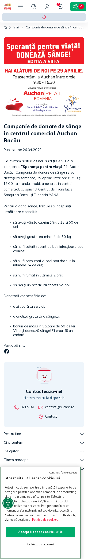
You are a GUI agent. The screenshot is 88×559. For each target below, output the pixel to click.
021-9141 (27, 407)
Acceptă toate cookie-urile (40, 532)
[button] (33, 6)
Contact (51, 417)
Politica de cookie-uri (46, 519)
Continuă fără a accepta (63, 473)
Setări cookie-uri (40, 544)
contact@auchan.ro (59, 407)
